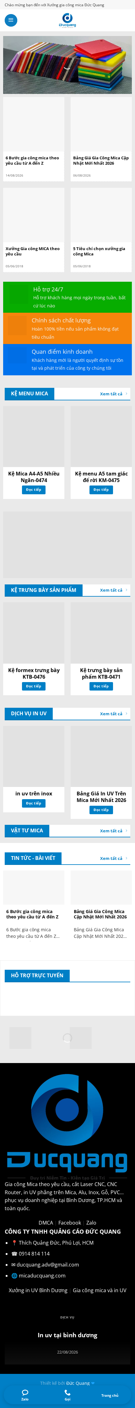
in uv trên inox (33, 793)
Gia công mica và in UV (100, 1290)
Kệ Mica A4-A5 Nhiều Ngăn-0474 (34, 477)
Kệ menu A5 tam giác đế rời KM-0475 (101, 477)
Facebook (69, 1222)
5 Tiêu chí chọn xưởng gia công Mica (99, 251)
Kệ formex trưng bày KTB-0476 (34, 673)
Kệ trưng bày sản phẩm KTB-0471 (101, 673)
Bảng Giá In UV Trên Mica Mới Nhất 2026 (101, 797)
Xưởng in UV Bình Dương (38, 1290)
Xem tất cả (111, 394)
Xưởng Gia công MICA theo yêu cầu (33, 251)
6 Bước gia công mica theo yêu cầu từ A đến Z (32, 160)
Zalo (91, 1222)
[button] (11, 20)
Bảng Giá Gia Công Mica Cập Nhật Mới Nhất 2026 (101, 160)
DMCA (46, 1222)
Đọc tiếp (33, 489)
